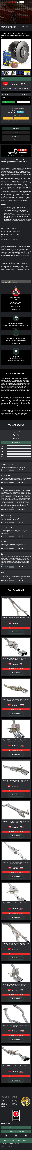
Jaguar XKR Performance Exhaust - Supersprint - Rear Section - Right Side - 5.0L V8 (16, 1066)
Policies (13, 1103)
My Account (14, 1104)
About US (14, 1100)
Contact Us (14, 1101)
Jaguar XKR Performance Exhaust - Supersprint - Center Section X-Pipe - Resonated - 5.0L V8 (16, 944)
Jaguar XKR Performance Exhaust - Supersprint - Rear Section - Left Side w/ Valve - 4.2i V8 (16, 740)
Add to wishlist (23, 102)
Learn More (20, 111)
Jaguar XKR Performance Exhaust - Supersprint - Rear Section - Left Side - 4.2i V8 (16, 903)
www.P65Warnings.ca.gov (11, 282)
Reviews (16, 132)
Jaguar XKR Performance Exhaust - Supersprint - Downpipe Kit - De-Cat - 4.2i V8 (16, 1025)
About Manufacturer (16, 140)
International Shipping (4, 1105)
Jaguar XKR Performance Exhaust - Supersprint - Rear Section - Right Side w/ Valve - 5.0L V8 (16, 781)
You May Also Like (16, 136)
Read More (15, 343)
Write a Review (16, 442)
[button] (29, 54)
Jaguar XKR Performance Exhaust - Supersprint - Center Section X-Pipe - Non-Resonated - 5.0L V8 (16, 618)
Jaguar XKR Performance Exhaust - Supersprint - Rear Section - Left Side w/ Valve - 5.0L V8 (16, 985)
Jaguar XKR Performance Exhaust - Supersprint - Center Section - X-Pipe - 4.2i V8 (16, 822)
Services (3, 1103)
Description (16, 128)
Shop (2, 1101)
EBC (29, 97)
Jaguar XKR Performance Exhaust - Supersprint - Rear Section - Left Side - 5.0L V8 (16, 659)
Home (2, 1100)
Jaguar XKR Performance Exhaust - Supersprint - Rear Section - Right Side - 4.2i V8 (16, 862)
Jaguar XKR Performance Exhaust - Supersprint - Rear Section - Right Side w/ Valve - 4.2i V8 (16, 699)
